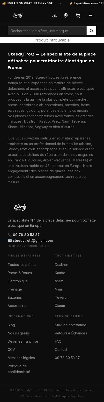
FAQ (58, 341)
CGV (11, 349)
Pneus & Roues (20, 273)
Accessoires (17, 306)
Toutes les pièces (22, 265)
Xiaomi (60, 306)
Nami (59, 289)
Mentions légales (21, 358)
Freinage (15, 289)
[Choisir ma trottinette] (54, 15)
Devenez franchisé (23, 341)
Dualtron (61, 265)
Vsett (59, 281)
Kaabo (60, 273)
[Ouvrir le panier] (78, 15)
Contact (61, 349)
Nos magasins (19, 333)
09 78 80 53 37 (67, 358)
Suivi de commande (70, 325)
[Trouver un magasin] (65, 15)
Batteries (15, 297)
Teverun (61, 297)
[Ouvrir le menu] (90, 15)
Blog (11, 325)
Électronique (18, 281)
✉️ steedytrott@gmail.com (30, 240)
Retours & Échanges (71, 333)
